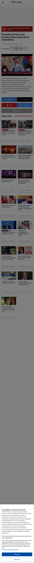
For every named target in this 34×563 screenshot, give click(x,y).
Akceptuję (17, 554)
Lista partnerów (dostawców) (10, 549)
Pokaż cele (17, 559)
